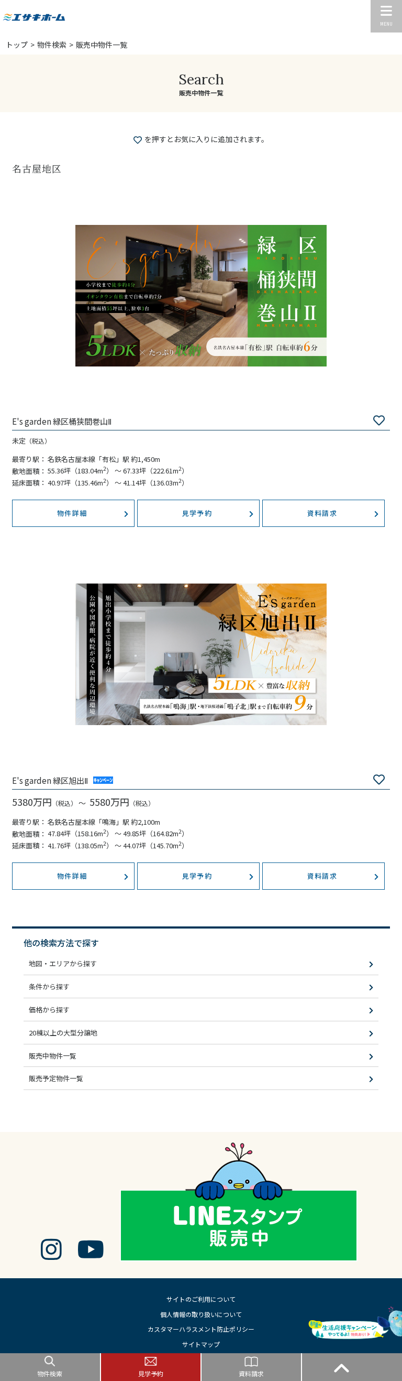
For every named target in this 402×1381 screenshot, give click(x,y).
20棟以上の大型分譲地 (63, 1033)
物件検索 (51, 44)
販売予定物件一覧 (56, 1078)
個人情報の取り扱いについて (201, 1314)
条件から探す (49, 986)
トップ (17, 44)
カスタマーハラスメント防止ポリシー (201, 1328)
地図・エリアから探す (63, 963)
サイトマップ (201, 1344)
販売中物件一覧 (52, 1056)
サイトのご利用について (201, 1298)
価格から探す (49, 1010)
